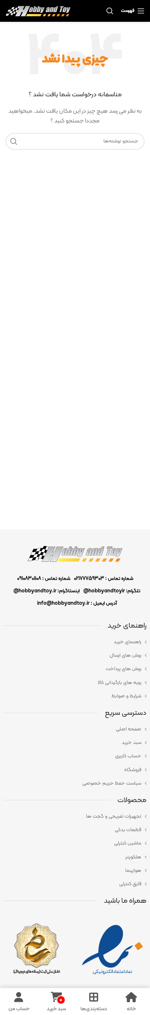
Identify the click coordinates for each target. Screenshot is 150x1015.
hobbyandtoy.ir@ (34, 591)
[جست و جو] (110, 11)
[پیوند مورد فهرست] (75, 642)
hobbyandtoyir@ (104, 591)
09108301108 (29, 579)
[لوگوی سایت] (38, 11)
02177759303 (89, 579)
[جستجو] (13, 141)
